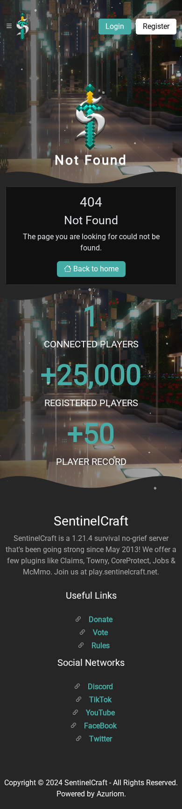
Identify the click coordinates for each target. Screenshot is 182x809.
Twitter (99, 738)
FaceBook (99, 725)
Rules (100, 645)
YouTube (99, 712)
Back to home (95, 268)
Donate (99, 619)
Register (156, 26)
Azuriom (110, 793)
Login (114, 26)
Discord (99, 686)
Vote (99, 632)
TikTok (99, 699)
